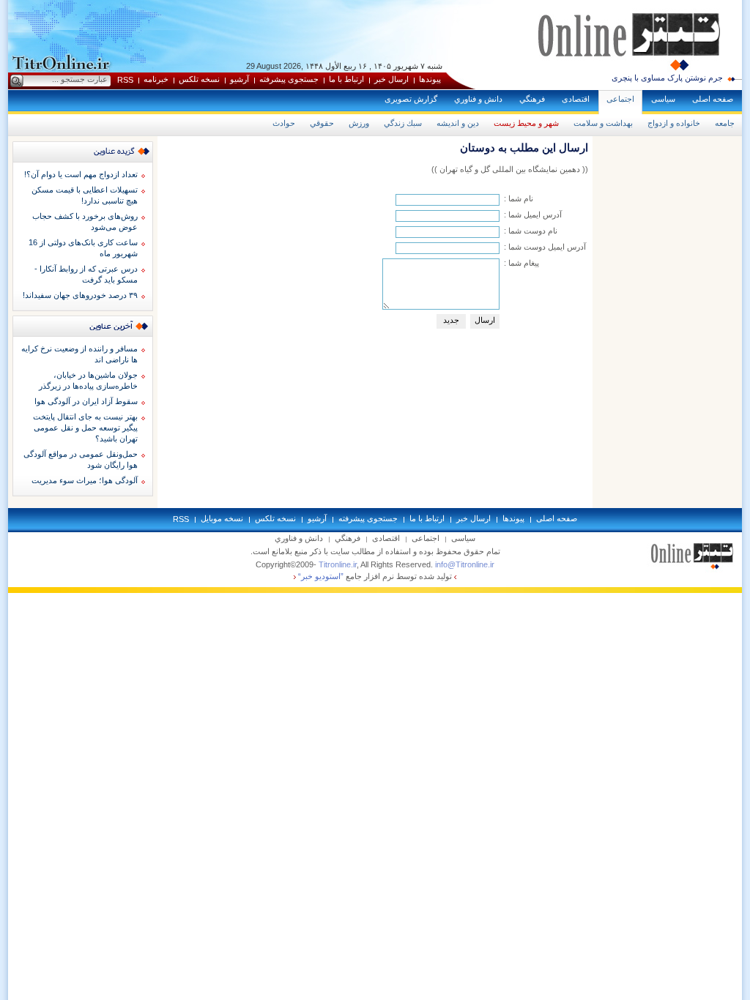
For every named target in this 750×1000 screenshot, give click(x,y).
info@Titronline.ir (464, 564)
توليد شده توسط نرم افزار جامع (375, 576)
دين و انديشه (458, 123)
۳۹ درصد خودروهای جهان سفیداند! (80, 295)
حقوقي (322, 123)
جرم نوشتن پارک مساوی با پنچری (667, 77)
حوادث (283, 123)
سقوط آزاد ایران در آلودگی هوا (86, 401)
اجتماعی (620, 98)
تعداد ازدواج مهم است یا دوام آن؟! (81, 174)
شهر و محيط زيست (526, 123)
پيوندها (430, 79)
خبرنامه (156, 79)
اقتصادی (576, 98)
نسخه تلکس (199, 79)
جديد (451, 320)
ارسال (485, 320)
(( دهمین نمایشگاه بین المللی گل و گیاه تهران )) (509, 169)
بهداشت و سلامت (603, 123)
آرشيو (239, 79)
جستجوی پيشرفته (289, 79)
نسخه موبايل (222, 518)
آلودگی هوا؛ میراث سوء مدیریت (84, 480)
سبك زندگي (403, 123)
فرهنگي (532, 98)
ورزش (359, 123)
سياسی (663, 98)
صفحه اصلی (712, 98)
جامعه (725, 123)
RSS (125, 79)
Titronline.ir (338, 564)
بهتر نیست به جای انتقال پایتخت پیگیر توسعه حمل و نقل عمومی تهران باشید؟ (85, 427)
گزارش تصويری (411, 98)
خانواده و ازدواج (673, 123)
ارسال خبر (391, 79)
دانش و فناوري (478, 98)
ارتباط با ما (346, 79)
